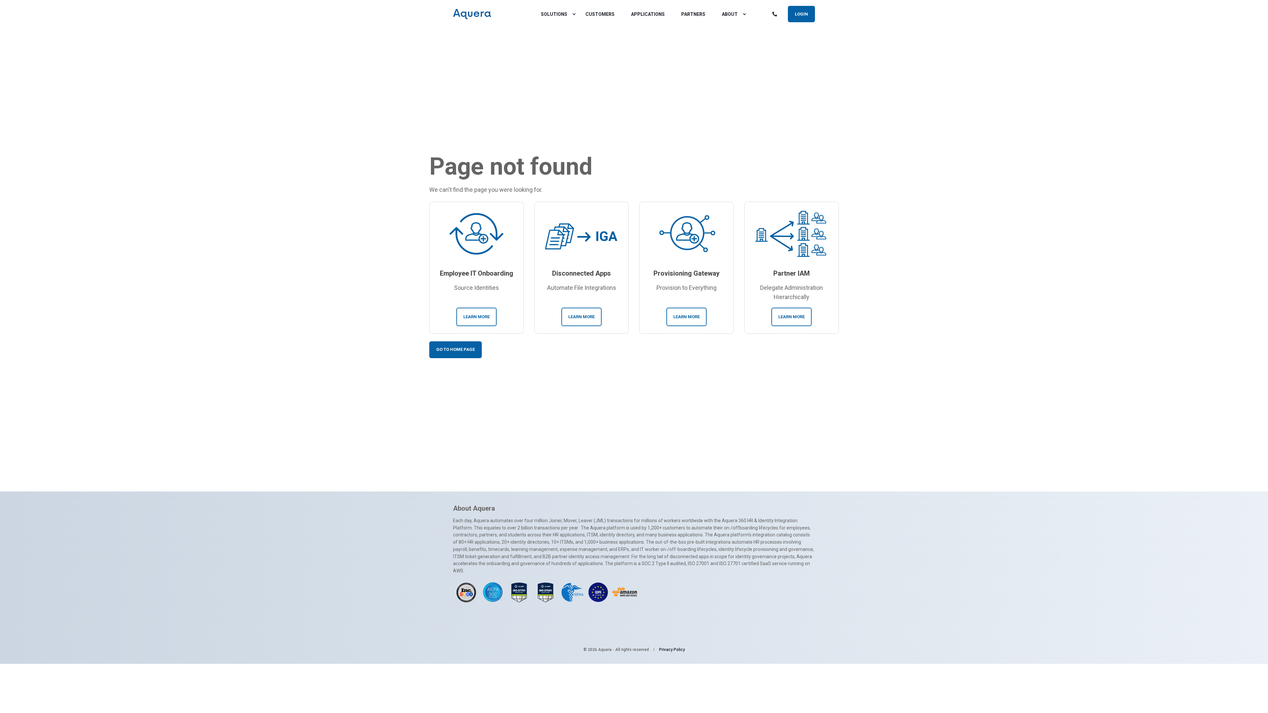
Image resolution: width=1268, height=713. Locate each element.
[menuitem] (574, 14)
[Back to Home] (472, 14)
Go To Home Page (455, 349)
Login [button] (801, 13)
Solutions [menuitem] (554, 14)
